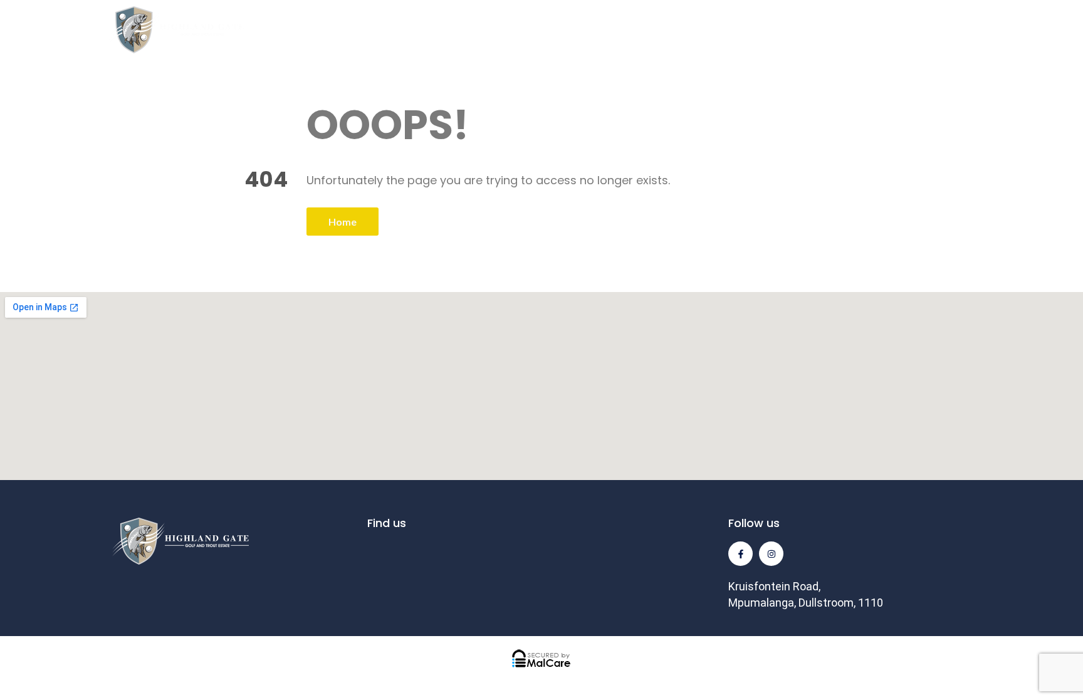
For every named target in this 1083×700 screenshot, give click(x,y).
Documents (822, 30)
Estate (483, 30)
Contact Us (913, 30)
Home (342, 221)
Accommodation (591, 30)
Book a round (1008, 30)
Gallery (743, 30)
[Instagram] (771, 553)
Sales (680, 30)
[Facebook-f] (740, 553)
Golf (408, 30)
